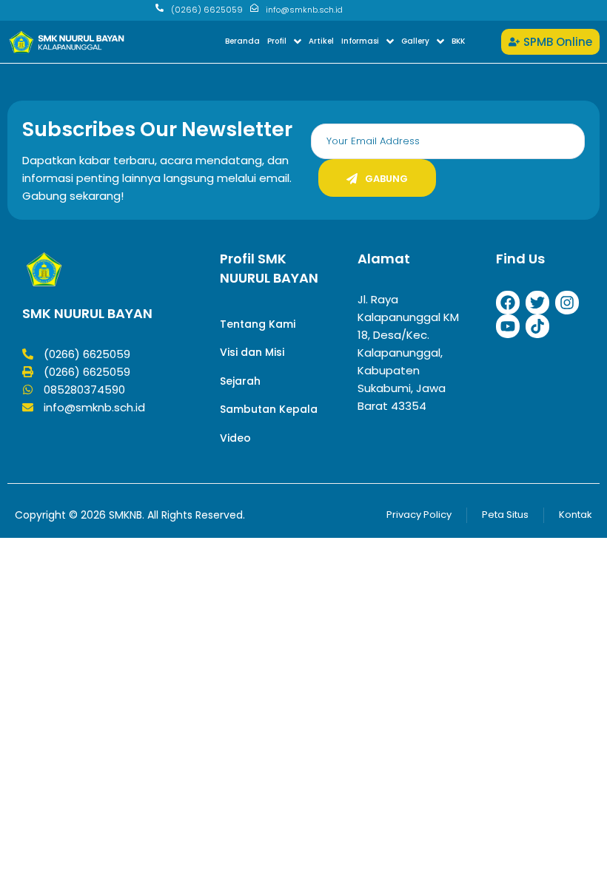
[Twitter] (537, 302)
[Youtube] (508, 326)
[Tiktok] (537, 326)
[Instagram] (567, 302)
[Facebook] (508, 302)
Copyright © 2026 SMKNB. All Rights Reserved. (130, 515)
